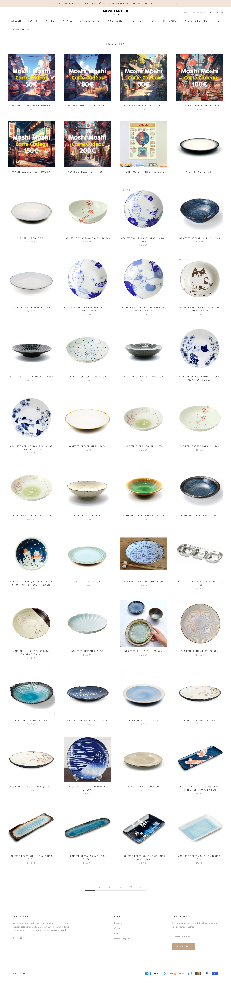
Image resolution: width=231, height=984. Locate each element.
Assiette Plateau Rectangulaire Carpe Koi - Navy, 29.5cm (200, 788)
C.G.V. (117, 933)
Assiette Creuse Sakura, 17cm (143, 446)
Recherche (199, 12)
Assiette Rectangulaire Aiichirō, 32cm (31, 858)
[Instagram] (21, 937)
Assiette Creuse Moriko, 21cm (143, 376)
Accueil (16, 21)
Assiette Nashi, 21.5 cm (143, 786)
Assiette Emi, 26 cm (87, 581)
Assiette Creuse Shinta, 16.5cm (143, 515)
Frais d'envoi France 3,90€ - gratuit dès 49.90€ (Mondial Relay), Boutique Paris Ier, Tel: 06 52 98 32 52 (115, 3)
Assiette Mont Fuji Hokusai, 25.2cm (87, 788)
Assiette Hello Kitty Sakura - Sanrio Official (31, 653)
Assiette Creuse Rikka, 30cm (87, 446)
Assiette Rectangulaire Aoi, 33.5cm (87, 858)
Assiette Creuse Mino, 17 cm (87, 376)
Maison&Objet (115, 21)
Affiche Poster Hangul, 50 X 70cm (143, 172)
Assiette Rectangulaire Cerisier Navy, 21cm (143, 858)
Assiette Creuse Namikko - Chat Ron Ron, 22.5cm (31, 448)
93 (130, 887)
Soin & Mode (170, 21)
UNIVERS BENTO (89, 21)
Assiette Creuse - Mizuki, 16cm (199, 238)
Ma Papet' (50, 21)
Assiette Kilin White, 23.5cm (200, 651)
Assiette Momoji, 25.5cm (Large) (31, 786)
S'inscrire (183, 946)
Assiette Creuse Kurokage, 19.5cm (31, 376)
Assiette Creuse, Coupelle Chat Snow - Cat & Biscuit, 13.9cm (31, 583)
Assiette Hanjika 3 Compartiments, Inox (199, 583)
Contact (117, 928)
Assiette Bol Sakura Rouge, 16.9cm (87, 238)
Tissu (151, 21)
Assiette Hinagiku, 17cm (87, 651)
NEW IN (32, 21)
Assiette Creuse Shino (87, 515)
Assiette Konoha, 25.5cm (31, 720)
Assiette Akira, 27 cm (31, 238)
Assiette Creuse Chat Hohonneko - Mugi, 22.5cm (87, 309)
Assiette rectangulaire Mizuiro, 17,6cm (199, 858)
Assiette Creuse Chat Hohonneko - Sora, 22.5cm (143, 309)
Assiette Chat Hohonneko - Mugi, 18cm (143, 240)
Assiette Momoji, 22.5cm (200, 720)
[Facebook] (14, 937)
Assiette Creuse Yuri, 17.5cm (200, 515)
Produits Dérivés (196, 21)
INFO (217, 21)
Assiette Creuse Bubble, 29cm (31, 307)
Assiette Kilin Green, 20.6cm (143, 651)
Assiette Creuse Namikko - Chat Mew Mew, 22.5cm (200, 378)
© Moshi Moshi (21, 974)
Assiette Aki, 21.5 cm (200, 172)
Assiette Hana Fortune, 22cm (143, 581)
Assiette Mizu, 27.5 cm (143, 720)
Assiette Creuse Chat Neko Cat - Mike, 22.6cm (199, 309)
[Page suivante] (141, 887)
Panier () (216, 12)
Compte (185, 12)
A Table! (68, 21)
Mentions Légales (122, 938)
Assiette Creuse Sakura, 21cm (200, 446)
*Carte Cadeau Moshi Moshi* (31, 105)
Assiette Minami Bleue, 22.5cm (87, 720)
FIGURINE (136, 21)
